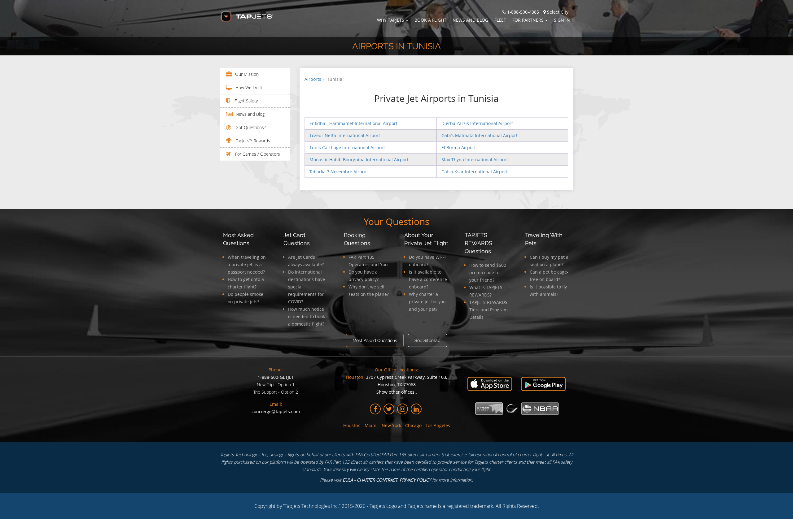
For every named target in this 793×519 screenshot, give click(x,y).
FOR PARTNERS (528, 20)
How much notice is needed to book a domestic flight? (306, 316)
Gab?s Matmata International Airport (479, 135)
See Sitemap (427, 340)
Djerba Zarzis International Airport (477, 123)
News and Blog (470, 20)
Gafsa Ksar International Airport (474, 172)
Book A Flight (430, 20)
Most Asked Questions (375, 340)
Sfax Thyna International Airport (474, 159)
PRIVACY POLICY (415, 480)
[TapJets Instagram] (402, 409)
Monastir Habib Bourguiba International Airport (359, 159)
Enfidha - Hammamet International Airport (353, 123)
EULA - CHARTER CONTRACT (370, 480)
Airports (312, 79)
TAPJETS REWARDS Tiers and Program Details (488, 309)
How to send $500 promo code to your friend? (487, 272)
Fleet (500, 20)
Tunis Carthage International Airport (347, 147)
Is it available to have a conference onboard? (428, 279)
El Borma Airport (458, 147)
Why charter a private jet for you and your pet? (427, 301)
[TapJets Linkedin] (416, 409)
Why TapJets (390, 20)
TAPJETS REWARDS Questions (478, 243)
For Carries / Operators (257, 154)
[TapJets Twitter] (388, 409)
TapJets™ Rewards (252, 141)
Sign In (562, 20)
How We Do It (248, 87)
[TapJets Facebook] (375, 409)
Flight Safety (245, 101)
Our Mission (247, 74)
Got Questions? (250, 127)
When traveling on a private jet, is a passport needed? (247, 264)
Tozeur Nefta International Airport (344, 135)
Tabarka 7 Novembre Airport (338, 172)
